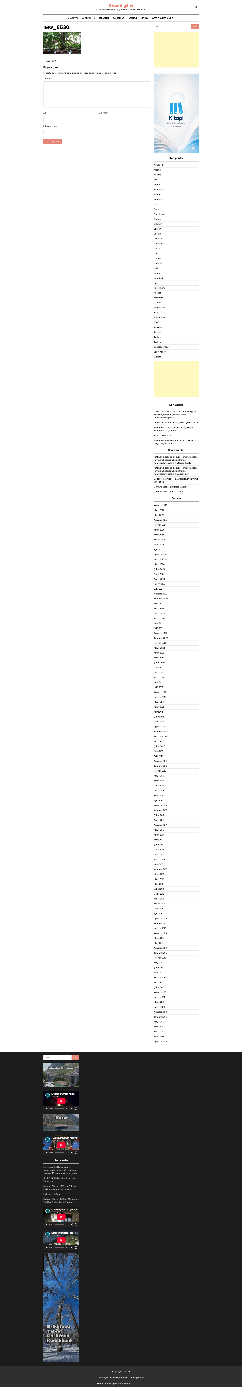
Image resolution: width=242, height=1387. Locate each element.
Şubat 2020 (159, 746)
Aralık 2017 (159, 820)
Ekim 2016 (158, 864)
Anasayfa (73, 18)
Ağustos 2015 (160, 918)
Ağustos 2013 (160, 948)
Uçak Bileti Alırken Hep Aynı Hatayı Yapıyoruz (176, 422)
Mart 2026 (159, 515)
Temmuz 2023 (161, 598)
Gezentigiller (121, 5)
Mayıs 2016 (159, 874)
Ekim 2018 (158, 795)
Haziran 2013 (160, 957)
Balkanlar (118, 18)
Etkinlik (157, 233)
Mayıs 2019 (159, 775)
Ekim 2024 (159, 544)
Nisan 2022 (159, 652)
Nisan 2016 (159, 879)
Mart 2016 (158, 884)
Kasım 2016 (159, 859)
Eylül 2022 (158, 628)
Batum (157, 194)
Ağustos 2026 (160, 505)
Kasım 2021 (159, 677)
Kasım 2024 (159, 539)
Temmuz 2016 (160, 869)
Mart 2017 (158, 839)
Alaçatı (157, 169)
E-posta (103, 112)
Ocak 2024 (159, 574)
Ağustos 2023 (160, 593)
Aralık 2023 (159, 579)
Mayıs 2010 (159, 1021)
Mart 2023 (159, 608)
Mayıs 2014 (159, 938)
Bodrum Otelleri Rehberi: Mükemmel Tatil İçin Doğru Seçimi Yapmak (61, 1200)
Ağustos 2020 (160, 726)
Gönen (157, 258)
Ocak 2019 (159, 785)
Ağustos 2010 (160, 1011)
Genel (157, 248)
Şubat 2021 (159, 716)
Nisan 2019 (159, 780)
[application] (61, 1101)
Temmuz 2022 (161, 638)
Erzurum (158, 224)
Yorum (47, 78)
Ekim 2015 (158, 908)
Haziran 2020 (160, 736)
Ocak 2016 (159, 893)
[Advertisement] (176, 49)
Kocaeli (157, 292)
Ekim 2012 (158, 972)
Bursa (156, 209)
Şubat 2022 (159, 662)
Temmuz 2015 (160, 923)
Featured (158, 243)
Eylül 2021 (158, 687)
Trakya (157, 342)
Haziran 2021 (160, 697)
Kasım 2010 (159, 1007)
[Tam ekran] (76, 1108)
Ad (45, 112)
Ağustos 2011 (160, 992)
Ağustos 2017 (160, 825)
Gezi (156, 253)
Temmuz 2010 (160, 1016)
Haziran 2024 (160, 559)
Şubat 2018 (159, 815)
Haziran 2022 (160, 643)
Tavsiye (157, 332)
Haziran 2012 (160, 977)
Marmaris (158, 297)
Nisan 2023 (159, 603)
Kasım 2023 (159, 583)
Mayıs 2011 (159, 1002)
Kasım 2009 (159, 1031)
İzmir (156, 268)
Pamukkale (159, 307)
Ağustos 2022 (160, 633)
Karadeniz (104, 18)
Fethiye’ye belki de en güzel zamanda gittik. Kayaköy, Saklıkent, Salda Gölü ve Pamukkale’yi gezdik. (175, 414)
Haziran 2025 (160, 524)
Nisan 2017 (159, 834)
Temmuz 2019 (160, 766)
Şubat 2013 (159, 967)
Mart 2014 (159, 943)
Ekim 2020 (159, 721)
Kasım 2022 (159, 618)
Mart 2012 (158, 982)
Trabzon (158, 337)
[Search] (196, 7)
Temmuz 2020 (161, 731)
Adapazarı (159, 164)
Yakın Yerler (88, 18)
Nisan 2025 (159, 529)
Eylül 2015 (158, 913)
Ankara (157, 174)
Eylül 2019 (158, 756)
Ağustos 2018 (160, 805)
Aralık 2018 (159, 790)
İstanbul (132, 18)
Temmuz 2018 (160, 810)
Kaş (155, 283)
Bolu (156, 204)
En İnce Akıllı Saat (162, 435)
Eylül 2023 (158, 588)
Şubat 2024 (159, 569)
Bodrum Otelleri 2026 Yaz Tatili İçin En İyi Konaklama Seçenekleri (173, 429)
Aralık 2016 (159, 854)
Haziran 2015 (160, 928)
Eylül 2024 (159, 549)
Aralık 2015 (159, 898)
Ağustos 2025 (160, 520)
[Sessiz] (72, 1108)
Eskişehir (158, 228)
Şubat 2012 (159, 987)
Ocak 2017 (159, 849)
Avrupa (157, 184)
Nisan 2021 (159, 706)
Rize (156, 312)
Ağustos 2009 (160, 1041)
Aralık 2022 (159, 613)
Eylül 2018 (158, 800)
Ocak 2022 (159, 667)
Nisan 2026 (159, 510)
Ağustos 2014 (160, 933)
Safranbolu (159, 317)
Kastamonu (159, 287)
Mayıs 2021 (159, 702)
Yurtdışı (157, 356)
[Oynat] (46, 1108)
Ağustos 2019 (160, 761)
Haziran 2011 (159, 997)
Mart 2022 (159, 657)
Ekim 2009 (159, 1036)
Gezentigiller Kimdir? (163, 18)
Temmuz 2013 (160, 952)
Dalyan (157, 219)
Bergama (158, 199)
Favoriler (158, 238)
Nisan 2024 (159, 564)
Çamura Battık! (161, 486)
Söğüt (157, 322)
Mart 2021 (158, 711)
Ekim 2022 (159, 623)
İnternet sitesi (50, 126)
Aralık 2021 (159, 672)
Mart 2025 (159, 534)
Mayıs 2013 (159, 962)
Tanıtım (158, 327)
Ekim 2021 (158, 682)
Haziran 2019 (160, 770)
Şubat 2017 (159, 844)
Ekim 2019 (158, 751)
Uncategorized (161, 346)
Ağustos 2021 (160, 692)
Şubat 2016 (159, 888)
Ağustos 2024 (160, 554)
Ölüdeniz (158, 302)
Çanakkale (159, 214)
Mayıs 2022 (159, 647)
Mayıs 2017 (159, 829)
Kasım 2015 (159, 903)
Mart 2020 (159, 741)
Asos (156, 179)
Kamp (157, 273)
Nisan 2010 (159, 1026)
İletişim (144, 18)
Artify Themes (125, 1383)
